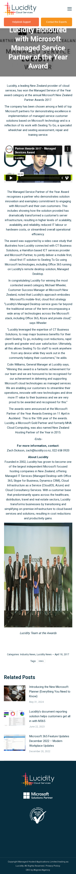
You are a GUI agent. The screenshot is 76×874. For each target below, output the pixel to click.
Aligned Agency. (42, 870)
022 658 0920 (60, 450)
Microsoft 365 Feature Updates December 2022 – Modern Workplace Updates (49, 741)
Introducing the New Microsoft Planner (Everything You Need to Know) (49, 691)
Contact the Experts (56, 22)
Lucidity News (44, 654)
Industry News (27, 654)
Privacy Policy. (53, 866)
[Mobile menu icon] (69, 8)
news (41, 661)
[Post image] (14, 693)
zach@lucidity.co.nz (38, 450)
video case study (55, 241)
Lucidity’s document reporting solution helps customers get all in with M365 (49, 716)
